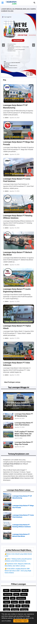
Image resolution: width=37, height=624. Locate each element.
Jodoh (6, 598)
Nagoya (6, 602)
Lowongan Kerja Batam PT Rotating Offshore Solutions (17, 216)
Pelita (21, 602)
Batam (6, 590)
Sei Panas (15, 610)
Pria (28, 602)
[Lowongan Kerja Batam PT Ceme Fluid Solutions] (8, 425)
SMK (11, 606)
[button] (2, 2)
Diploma (23, 594)
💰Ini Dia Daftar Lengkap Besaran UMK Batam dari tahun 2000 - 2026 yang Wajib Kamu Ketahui (18, 571)
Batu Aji (25, 590)
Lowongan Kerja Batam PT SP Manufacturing (24, 415)
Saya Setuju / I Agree (21, 621)
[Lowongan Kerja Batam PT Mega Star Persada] (8, 444)
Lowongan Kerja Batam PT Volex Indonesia (16, 364)
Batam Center (15, 590)
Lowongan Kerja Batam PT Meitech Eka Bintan (17, 253)
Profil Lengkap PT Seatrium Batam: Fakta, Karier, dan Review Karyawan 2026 (24, 434)
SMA (5, 606)
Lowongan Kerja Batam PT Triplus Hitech (17, 327)
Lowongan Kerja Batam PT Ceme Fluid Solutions (24, 424)
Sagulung (25, 606)
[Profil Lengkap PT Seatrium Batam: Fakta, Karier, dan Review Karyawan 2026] (8, 434)
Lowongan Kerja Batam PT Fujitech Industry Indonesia (18, 404)
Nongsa (14, 602)
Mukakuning (21, 598)
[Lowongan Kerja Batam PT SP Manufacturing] (8, 416)
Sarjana (6, 610)
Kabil (12, 598)
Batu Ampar (7, 594)
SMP (18, 606)
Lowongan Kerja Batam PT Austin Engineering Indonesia (17, 290)
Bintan (16, 594)
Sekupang (24, 610)
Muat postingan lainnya (12, 382)
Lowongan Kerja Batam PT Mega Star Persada (24, 443)
